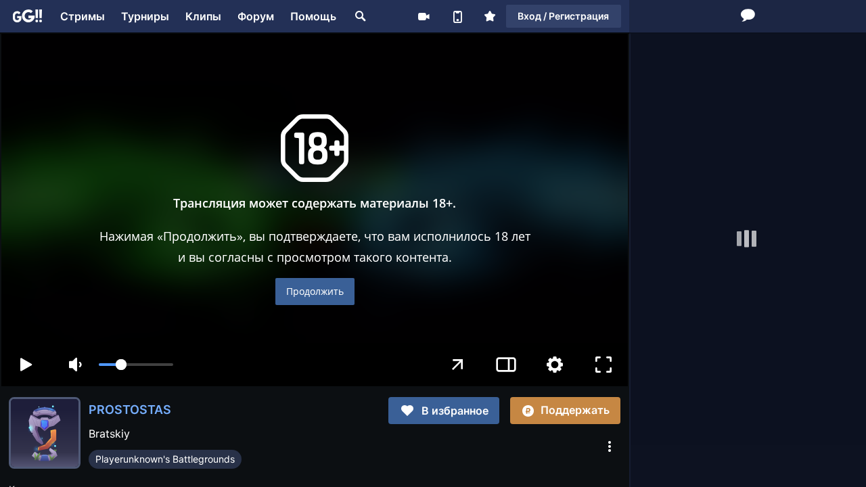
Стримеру (423, 16)
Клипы (203, 16)
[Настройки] (555, 364)
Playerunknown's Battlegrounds (165, 459)
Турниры (145, 16)
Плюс (490, 16)
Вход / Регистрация (563, 16)
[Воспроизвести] (25, 364)
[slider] (136, 364)
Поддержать (575, 410)
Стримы (82, 16)
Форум (255, 16)
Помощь (313, 16)
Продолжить (315, 291)
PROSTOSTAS (130, 409)
